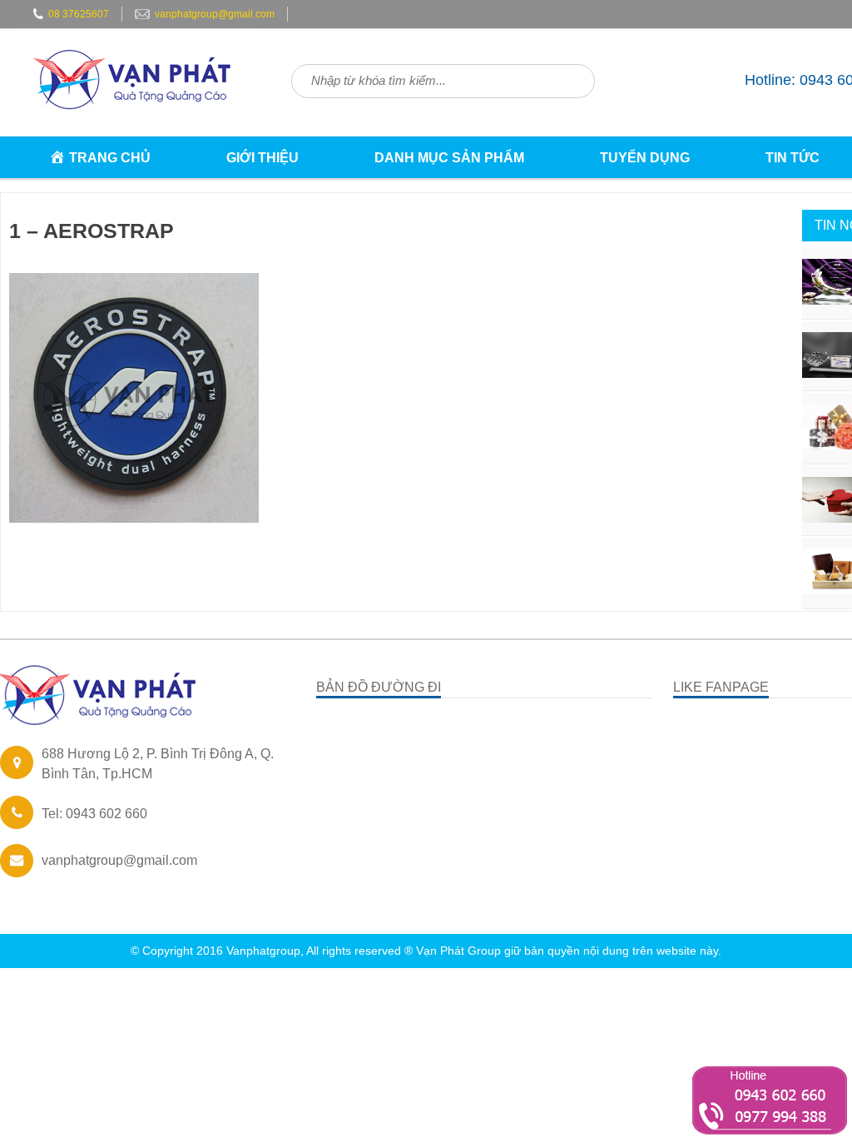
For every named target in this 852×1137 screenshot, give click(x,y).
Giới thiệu (262, 158)
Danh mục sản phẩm (449, 158)
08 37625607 (78, 14)
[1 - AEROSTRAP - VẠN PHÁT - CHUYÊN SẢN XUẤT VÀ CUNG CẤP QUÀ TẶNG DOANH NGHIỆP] (138, 123)
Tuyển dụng (645, 158)
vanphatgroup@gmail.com (215, 14)
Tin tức (792, 158)
